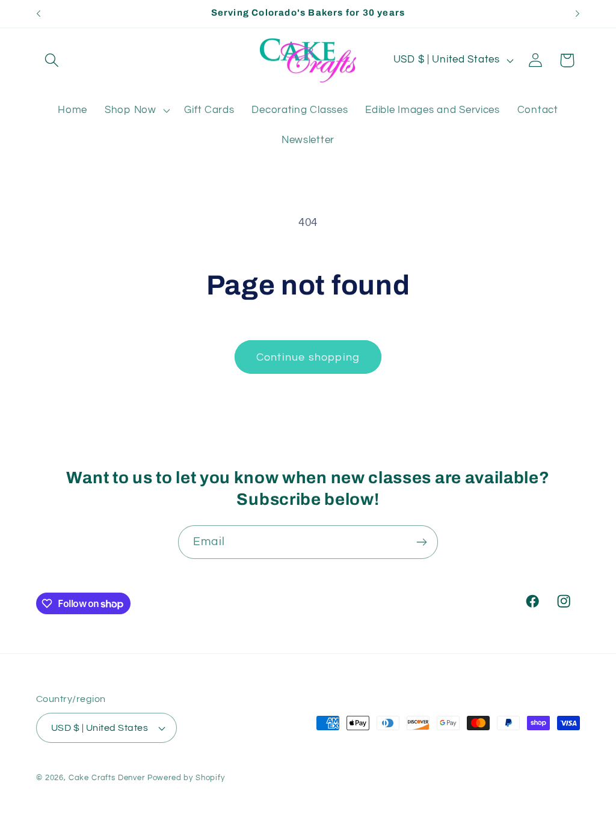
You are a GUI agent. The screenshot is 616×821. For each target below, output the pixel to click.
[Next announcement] (577, 14)
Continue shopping (308, 357)
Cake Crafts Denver (107, 778)
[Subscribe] (421, 542)
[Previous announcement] (38, 14)
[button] (52, 60)
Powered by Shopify (186, 778)
